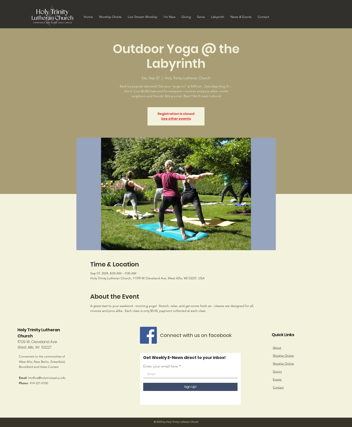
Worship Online (283, 363)
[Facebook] (148, 335)
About (277, 348)
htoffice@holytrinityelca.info (47, 378)
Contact (278, 387)
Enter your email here (160, 366)
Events (277, 379)
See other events (176, 118)
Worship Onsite (283, 356)
